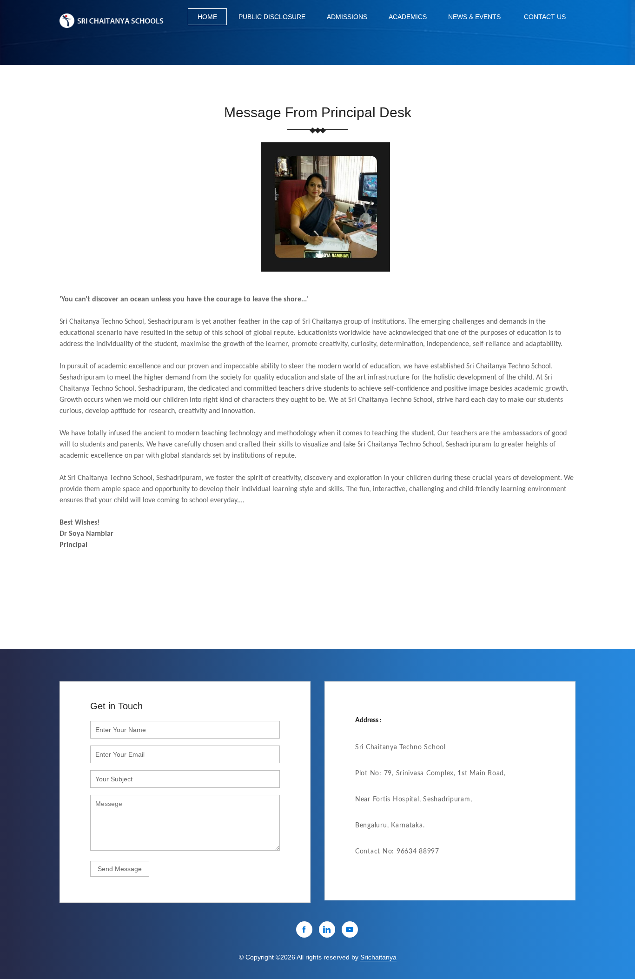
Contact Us (545, 16)
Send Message (120, 868)
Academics (408, 16)
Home (207, 16)
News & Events (474, 16)
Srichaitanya (378, 957)
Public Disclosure (271, 16)
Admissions (347, 16)
